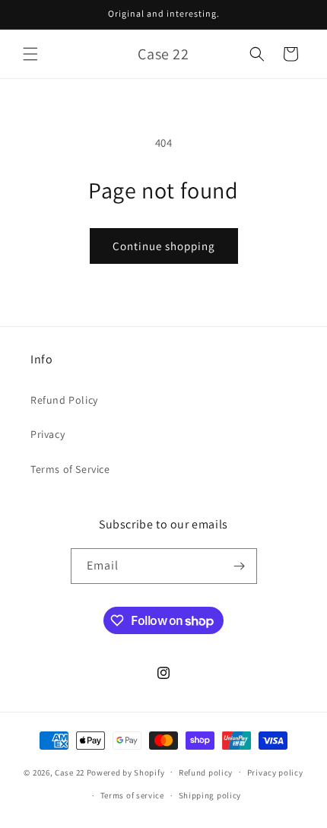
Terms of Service (70, 469)
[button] (30, 54)
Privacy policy (275, 772)
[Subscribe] (239, 566)
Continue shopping (164, 246)
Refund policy (206, 772)
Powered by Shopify (126, 771)
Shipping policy (210, 795)
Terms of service (132, 795)
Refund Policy (64, 400)
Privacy (47, 434)
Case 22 (69, 771)
